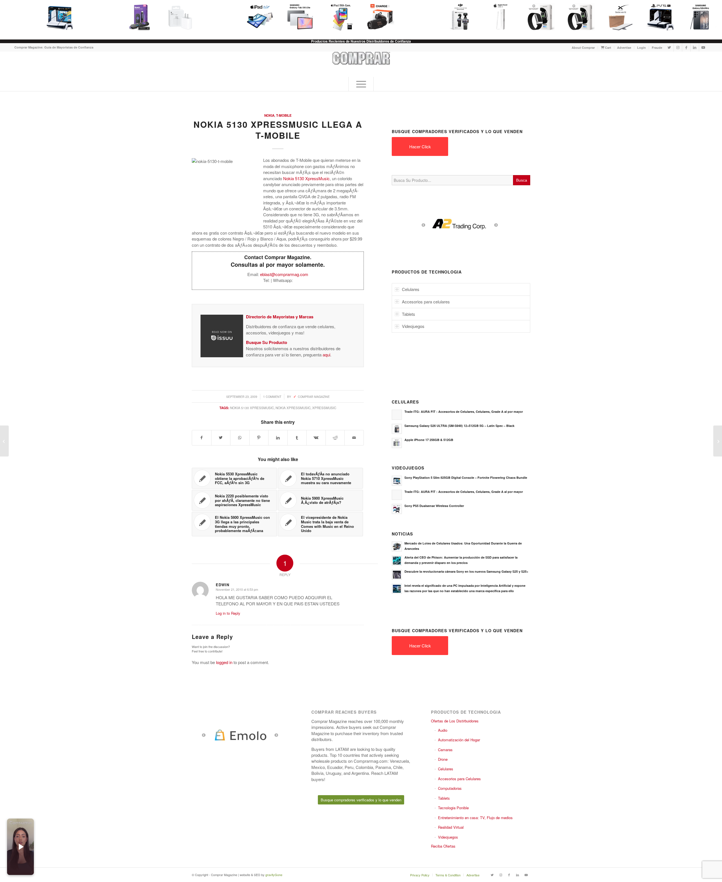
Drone (443, 759)
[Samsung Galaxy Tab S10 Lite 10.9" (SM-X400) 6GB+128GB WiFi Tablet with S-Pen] (300, 17)
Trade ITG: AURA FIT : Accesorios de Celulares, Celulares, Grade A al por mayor (463, 411)
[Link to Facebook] (686, 47)
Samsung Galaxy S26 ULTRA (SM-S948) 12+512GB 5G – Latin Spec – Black (459, 426)
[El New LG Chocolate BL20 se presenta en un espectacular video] (717, 441)
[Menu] (361, 84)
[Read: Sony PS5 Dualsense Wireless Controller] (397, 509)
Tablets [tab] (408, 314)
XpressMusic (317, 178)
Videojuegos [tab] (413, 326)
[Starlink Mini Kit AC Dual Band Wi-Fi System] (620, 17)
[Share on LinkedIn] (277, 437)
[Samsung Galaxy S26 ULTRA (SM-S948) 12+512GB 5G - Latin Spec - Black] (700, 17)
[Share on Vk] (316, 437)
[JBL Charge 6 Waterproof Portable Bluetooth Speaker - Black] (380, 17)
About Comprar (583, 47)
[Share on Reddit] (335, 437)
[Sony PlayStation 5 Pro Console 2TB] (660, 17)
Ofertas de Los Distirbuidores (455, 721)
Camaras (445, 749)
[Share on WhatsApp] (239, 437)
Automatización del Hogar (459, 739)
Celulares (445, 768)
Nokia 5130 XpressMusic (252, 407)
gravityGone (273, 874)
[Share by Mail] (354, 437)
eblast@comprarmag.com (284, 274)
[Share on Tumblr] (297, 437)
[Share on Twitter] (221, 437)
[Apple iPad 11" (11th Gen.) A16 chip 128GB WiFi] (340, 17)
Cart (607, 47)
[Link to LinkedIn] (695, 47)
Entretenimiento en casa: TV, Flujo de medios (475, 817)
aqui (326, 355)
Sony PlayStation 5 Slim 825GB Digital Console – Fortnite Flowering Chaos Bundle (465, 477)
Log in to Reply (228, 613)
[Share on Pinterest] (259, 437)
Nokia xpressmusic (293, 407)
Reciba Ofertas (443, 846)
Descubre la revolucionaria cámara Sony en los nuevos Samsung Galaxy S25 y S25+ (466, 571)
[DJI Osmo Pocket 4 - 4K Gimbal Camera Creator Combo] (460, 17)
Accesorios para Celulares (459, 778)
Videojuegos (448, 837)
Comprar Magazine (314, 396)
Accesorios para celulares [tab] (426, 302)
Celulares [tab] (410, 289)
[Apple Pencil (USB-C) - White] (500, 17)
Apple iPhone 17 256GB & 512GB (428, 440)
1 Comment (272, 396)
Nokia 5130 (293, 178)
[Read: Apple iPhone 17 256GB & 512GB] (397, 443)
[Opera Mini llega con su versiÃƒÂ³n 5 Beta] (4, 441)
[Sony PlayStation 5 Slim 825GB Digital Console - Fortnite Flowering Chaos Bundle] (60, 17)
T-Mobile (284, 115)
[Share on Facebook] (201, 437)
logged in (224, 662)
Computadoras (450, 788)
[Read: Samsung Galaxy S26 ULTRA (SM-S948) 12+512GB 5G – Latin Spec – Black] (397, 429)
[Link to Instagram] (678, 47)
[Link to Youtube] (703, 47)
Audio (442, 730)
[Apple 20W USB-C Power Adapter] (180, 17)
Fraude (657, 47)
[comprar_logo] (361, 64)
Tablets (444, 798)
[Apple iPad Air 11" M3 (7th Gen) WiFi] (260, 17)
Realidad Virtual (451, 827)
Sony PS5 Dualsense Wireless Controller (434, 506)
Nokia (269, 115)
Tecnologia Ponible (453, 807)
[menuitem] (583, 47)
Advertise (624, 47)
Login (641, 47)
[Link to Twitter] (669, 47)
